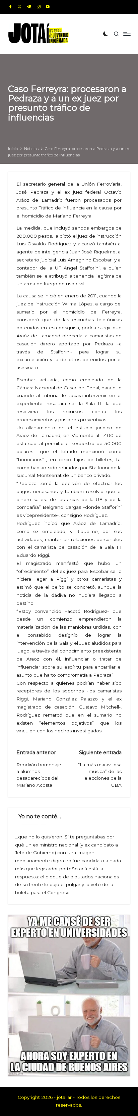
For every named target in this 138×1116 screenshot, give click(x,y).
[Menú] (126, 34)
